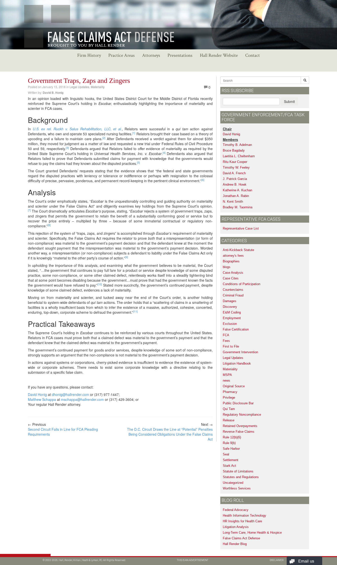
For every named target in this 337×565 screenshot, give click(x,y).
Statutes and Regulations (241, 477)
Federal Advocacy (235, 510)
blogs (226, 267)
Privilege (229, 397)
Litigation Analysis (236, 527)
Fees (226, 341)
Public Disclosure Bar (238, 403)
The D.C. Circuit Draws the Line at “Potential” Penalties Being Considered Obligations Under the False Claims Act (170, 434)
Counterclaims (233, 290)
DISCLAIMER (277, 560)
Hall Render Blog (235, 544)
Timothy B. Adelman (237, 145)
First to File (231, 346)
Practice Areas (121, 55)
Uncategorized (233, 483)
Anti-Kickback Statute (238, 250)
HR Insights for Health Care (242, 521)
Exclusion (230, 324)
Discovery (230, 307)
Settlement (230, 460)
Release (228, 420)
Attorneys (151, 55)
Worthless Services (237, 488)
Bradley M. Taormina (237, 207)
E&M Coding (232, 312)
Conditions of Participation (241, 284)
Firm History (89, 55)
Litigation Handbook (237, 363)
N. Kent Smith (233, 201)
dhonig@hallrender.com (70, 394)
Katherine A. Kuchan (237, 190)
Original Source (234, 386)
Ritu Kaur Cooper (235, 162)
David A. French (234, 173)
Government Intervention (240, 352)
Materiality (98, 87)
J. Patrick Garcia (235, 179)
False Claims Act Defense (241, 538)
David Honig (37, 394)
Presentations (180, 55)
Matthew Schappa (42, 399)
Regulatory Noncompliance (242, 414)
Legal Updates (79, 87)
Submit (289, 101)
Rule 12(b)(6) (232, 437)
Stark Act (229, 466)
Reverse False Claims (238, 431)
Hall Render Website (219, 55)
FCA (226, 335)
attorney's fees (233, 255)
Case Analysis (233, 272)
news (226, 380)
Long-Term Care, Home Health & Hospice (252, 532)
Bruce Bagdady (234, 150)
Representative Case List (241, 228)
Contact (252, 55)
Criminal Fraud (233, 295)
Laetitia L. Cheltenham (239, 156)
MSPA (227, 375)
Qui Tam (229, 409)
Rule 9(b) (229, 443)
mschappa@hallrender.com (82, 399)
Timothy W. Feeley (236, 167)
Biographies (231, 261)
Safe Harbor (231, 448)
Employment (232, 318)
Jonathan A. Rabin (236, 196)
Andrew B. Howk (234, 184)
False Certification (236, 329)
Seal (226, 454)
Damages (229, 301)
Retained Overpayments (240, 426)
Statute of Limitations (238, 471)
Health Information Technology (244, 515)
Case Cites (231, 278)
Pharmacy (230, 392)
